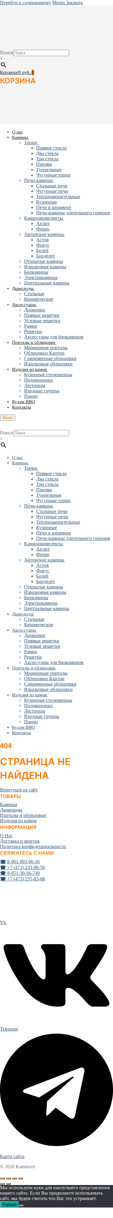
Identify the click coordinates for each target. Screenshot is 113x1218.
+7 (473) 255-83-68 (22, 878)
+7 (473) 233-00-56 (22, 867)
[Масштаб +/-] (2, 1178)
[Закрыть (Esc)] (20, 1178)
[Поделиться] (14, 1178)
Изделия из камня (18, 820)
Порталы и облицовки (23, 815)
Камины (8, 804)
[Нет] (21, 1206)
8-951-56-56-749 (20, 873)
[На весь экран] (8, 1178)
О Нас (6, 835)
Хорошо (9, 1204)
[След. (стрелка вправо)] (8, 1184)
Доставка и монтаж (20, 841)
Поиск (6, 52)
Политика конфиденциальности (33, 846)
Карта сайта (12, 1156)
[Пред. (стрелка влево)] (2, 1184)
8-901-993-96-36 (20, 861)
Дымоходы (11, 809)
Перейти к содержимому (25, 2)
